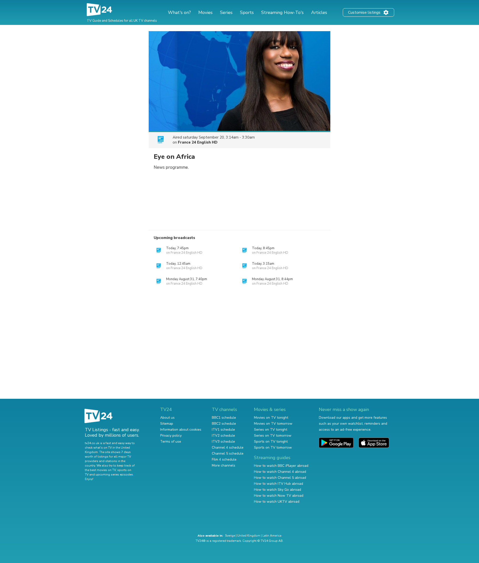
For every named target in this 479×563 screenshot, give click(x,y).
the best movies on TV (100, 470)
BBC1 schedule (224, 417)
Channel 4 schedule (227, 447)
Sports (247, 12)
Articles (319, 12)
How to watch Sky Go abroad (277, 489)
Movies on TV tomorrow (273, 423)
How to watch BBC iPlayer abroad (281, 465)
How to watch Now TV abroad (278, 495)
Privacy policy (171, 435)
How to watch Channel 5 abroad (280, 477)
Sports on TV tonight (271, 441)
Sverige (230, 536)
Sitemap (166, 423)
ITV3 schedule (223, 441)
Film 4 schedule (224, 459)
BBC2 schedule (224, 423)
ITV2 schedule (223, 435)
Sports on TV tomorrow (273, 447)
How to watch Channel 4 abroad (280, 471)
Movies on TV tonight (271, 417)
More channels (223, 465)
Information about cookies (180, 429)
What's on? (179, 12)
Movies (205, 12)
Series (226, 12)
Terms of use (170, 441)
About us (167, 417)
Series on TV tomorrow (272, 435)
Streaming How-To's (282, 12)
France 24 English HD (198, 142)
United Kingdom (248, 536)
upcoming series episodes (114, 475)
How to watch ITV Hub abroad (278, 483)
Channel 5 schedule (227, 453)
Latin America (271, 536)
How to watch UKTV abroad (276, 501)
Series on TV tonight (270, 429)
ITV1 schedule (223, 429)
